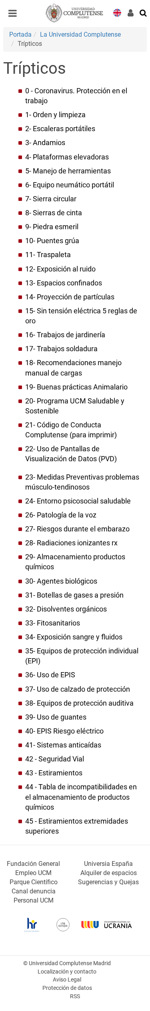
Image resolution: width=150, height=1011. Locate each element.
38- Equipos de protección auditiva (79, 703)
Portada (20, 34)
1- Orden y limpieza (55, 115)
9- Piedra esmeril (51, 227)
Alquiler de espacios (108, 873)
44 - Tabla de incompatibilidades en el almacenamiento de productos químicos (81, 797)
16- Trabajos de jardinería (65, 335)
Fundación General (33, 863)
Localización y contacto (67, 971)
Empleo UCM (33, 873)
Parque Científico (34, 882)
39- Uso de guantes (55, 717)
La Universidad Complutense (80, 34)
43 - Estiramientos (53, 773)
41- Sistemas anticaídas (63, 745)
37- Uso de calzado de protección (77, 689)
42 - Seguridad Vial (54, 759)
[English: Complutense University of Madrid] (117, 12)
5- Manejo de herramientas (68, 171)
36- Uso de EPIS (50, 675)
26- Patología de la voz (60, 515)
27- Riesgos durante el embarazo (77, 529)
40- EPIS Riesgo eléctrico (64, 731)
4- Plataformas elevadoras (67, 157)
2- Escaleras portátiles (60, 129)
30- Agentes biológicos (61, 581)
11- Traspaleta (48, 255)
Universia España (108, 863)
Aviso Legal (67, 979)
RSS (75, 996)
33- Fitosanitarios (52, 623)
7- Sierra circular (50, 199)
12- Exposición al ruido (60, 269)
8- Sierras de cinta (53, 213)
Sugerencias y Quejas (108, 882)
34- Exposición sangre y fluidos (73, 637)
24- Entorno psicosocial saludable (78, 501)
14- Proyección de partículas (69, 297)
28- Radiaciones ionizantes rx (71, 543)
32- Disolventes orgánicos (66, 609)
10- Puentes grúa (52, 241)
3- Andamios (45, 143)
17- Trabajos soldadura (61, 349)
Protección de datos (67, 988)
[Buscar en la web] (143, 12)
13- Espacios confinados (63, 283)
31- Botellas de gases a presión (74, 595)
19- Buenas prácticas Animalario (76, 387)
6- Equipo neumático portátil (69, 185)
